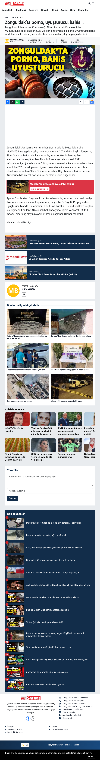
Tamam (90, 757)
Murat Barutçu (28, 289)
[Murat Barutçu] (13, 290)
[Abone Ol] (92, 101)
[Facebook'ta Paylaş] (8, 102)
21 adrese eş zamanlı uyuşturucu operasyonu (70, 370)
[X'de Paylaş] (12, 102)
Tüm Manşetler (69, 712)
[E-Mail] (24, 294)
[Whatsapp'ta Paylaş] (17, 102)
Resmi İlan (83, 10)
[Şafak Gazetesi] (14, 3)
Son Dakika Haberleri (72, 715)
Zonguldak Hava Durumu (73, 701)
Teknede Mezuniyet (60, 729)
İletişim (10, 726)
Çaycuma (33, 10)
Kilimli (54, 10)
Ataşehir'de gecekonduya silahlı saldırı (67, 401)
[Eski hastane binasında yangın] (28, 386)
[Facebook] (28, 718)
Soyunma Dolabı (14, 729)
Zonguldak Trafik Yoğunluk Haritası (78, 706)
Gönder (12, 498)
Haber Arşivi (68, 718)
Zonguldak (7, 10)
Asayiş (64, 10)
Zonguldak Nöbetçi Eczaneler (75, 698)
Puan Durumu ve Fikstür (73, 709)
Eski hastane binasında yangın (19, 401)
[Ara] (89, 3)
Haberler (9, 17)
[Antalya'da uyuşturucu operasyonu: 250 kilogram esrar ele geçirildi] (28, 321)
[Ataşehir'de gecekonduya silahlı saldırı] (72, 386)
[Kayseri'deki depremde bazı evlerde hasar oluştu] (72, 321)
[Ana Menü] (93, 3)
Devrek (44, 10)
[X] (33, 718)
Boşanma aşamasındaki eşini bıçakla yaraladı (26, 370)
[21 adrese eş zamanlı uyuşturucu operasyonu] (72, 355)
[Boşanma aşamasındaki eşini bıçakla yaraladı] (28, 355)
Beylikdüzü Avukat (15, 732)
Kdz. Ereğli (20, 10)
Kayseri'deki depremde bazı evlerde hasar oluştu (71, 336)
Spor (72, 10)
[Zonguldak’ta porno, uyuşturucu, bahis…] (50, 71)
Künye (54, 726)
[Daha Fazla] (22, 102)
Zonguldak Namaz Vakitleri (74, 703)
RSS (26, 745)
